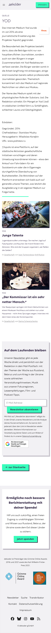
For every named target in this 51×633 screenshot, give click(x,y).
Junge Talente (12, 235)
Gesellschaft (9, 255)
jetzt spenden (25, 539)
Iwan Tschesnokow (26, 255)
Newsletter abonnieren (24, 409)
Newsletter (19, 358)
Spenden (42, 5)
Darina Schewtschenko (28, 321)
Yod (4, 231)
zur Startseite (17, 467)
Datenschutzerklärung (31, 436)
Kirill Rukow (39, 255)
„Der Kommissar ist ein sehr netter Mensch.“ (23, 299)
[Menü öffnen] (3, 5)
